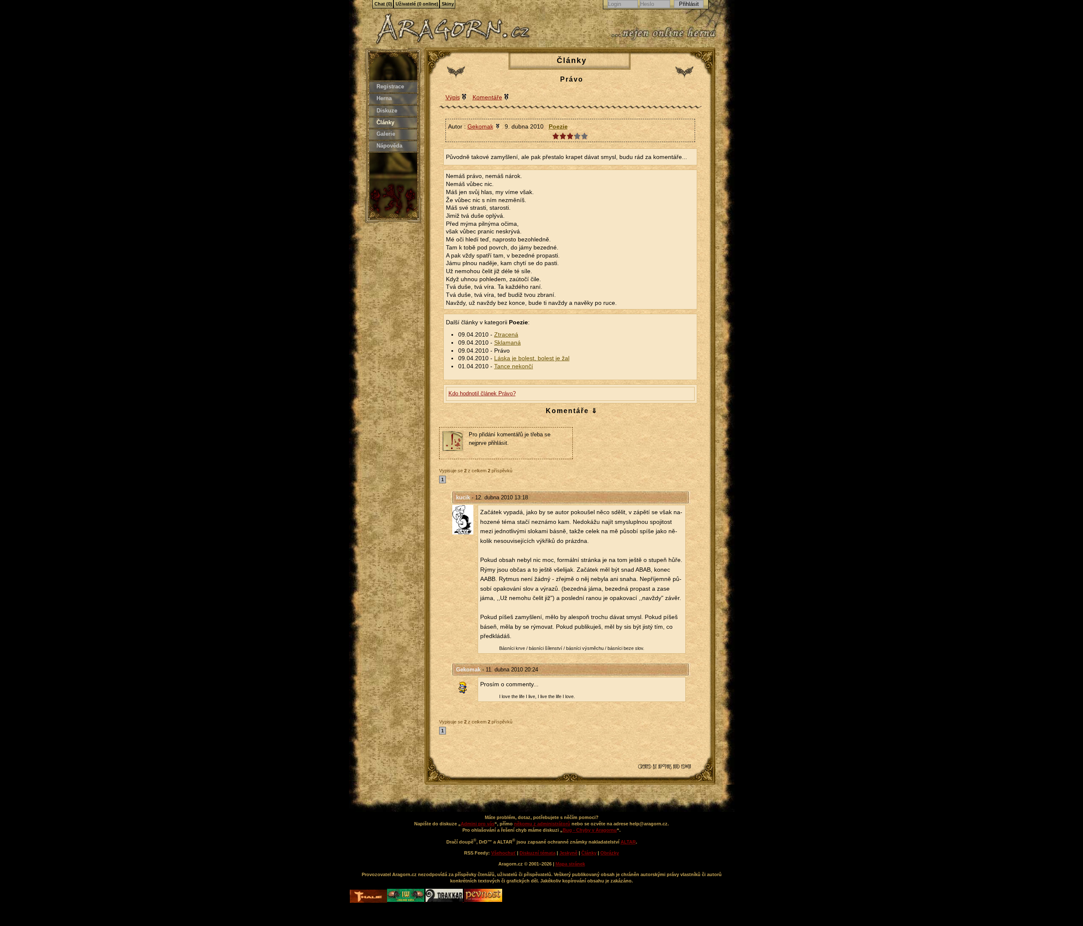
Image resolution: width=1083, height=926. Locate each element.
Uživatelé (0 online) (417, 3)
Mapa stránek (570, 863)
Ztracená (506, 334)
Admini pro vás (478, 823)
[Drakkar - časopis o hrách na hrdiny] (445, 900)
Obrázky (609, 852)
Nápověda (389, 145)
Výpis (452, 97)
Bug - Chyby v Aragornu (590, 830)
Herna (384, 98)
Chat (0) (383, 3)
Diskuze (387, 110)
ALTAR (628, 841)
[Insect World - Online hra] (406, 900)
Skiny (448, 3)
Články (385, 122)
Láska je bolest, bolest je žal (531, 358)
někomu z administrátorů (542, 823)
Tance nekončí (513, 366)
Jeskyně (568, 852)
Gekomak (468, 669)
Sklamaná (507, 343)
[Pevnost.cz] (483, 900)
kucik (463, 497)
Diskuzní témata (537, 852)
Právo (571, 79)
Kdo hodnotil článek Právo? (482, 393)
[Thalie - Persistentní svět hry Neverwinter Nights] (368, 897)
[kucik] (465, 519)
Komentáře (487, 97)
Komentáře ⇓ (572, 410)
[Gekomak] (465, 687)
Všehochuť (503, 852)
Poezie (558, 126)
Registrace (390, 86)
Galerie (386, 134)
